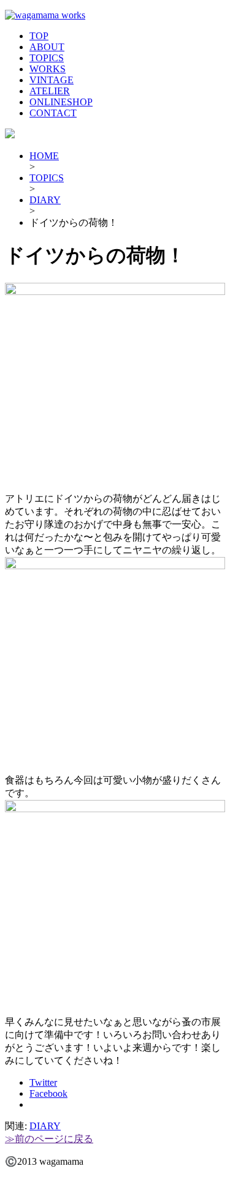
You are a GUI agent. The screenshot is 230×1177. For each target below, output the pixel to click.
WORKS (47, 69)
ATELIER (49, 91)
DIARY (45, 200)
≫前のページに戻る (49, 1139)
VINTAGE (51, 80)
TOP (38, 36)
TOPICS (46, 58)
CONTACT (53, 113)
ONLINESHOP (61, 102)
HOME (44, 156)
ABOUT (46, 47)
